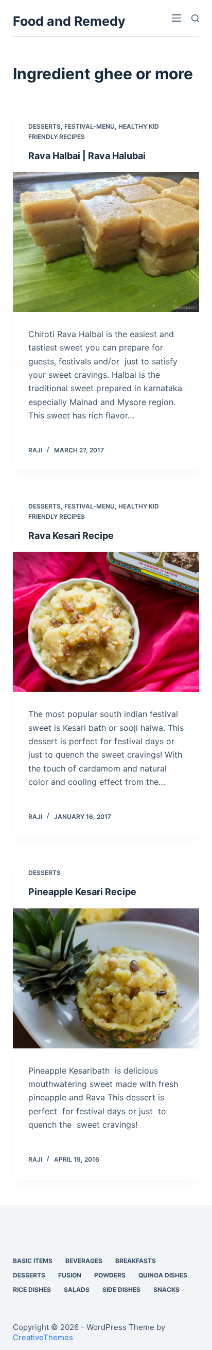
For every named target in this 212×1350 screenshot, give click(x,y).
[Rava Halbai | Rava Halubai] (106, 242)
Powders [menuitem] (110, 1275)
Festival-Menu (89, 126)
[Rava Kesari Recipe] (106, 622)
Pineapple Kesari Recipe (82, 891)
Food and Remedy (69, 21)
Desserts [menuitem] (29, 1275)
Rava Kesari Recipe (71, 535)
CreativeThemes (43, 1337)
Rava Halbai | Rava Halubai (87, 155)
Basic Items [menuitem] (32, 1261)
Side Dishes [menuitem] (121, 1289)
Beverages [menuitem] (83, 1261)
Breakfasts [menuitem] (135, 1261)
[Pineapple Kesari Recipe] (106, 978)
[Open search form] (195, 18)
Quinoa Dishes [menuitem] (162, 1275)
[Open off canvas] (176, 18)
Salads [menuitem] (77, 1289)
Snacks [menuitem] (166, 1289)
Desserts (44, 126)
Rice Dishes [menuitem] (32, 1289)
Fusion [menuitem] (69, 1275)
